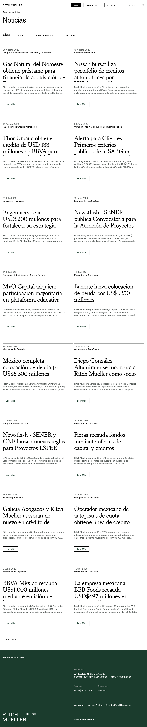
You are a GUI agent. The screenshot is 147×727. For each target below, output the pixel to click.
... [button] (10, 640)
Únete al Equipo (93, 5)
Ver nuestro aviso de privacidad (27, 704)
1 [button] (4, 640)
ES (130, 5)
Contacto (111, 5)
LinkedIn (102, 690)
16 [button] (16, 640)
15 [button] (13, 640)
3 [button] (8, 640)
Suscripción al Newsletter (118, 705)
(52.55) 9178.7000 (83, 690)
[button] (3, 640)
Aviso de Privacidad (84, 719)
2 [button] (6, 640)
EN (135, 5)
